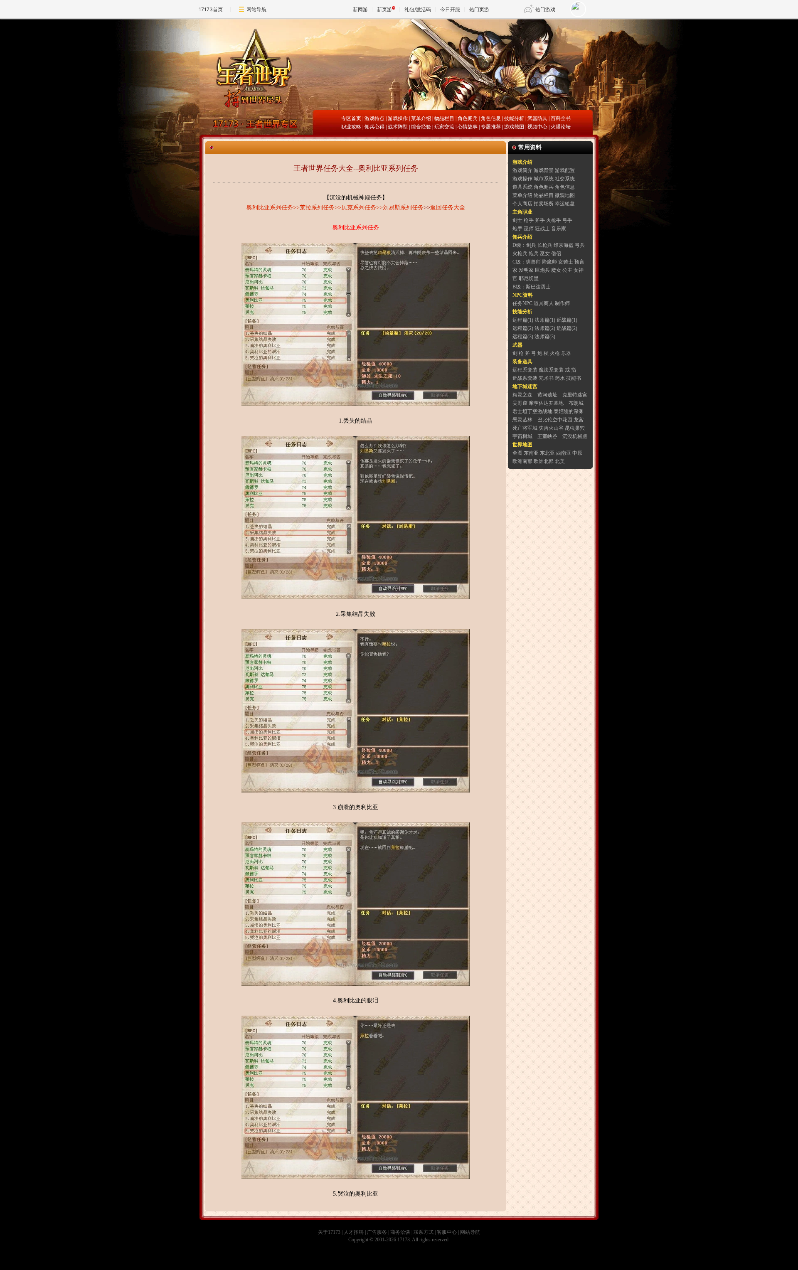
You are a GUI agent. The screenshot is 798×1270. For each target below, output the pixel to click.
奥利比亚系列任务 (269, 207)
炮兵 (534, 253)
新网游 (360, 9)
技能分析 (514, 118)
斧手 (540, 220)
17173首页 (211, 9)
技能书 (573, 378)
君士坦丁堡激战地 (532, 411)
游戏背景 (544, 170)
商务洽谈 (400, 1232)
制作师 (562, 303)
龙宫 (579, 420)
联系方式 (423, 1232)
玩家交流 (444, 127)
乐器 (566, 353)
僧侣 (556, 253)
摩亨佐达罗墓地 (546, 403)
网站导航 (256, 9)
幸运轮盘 (565, 204)
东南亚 (531, 453)
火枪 (555, 353)
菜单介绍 (421, 118)
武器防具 (537, 118)
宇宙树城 (522, 436)
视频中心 (537, 127)
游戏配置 (565, 170)
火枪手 (553, 220)
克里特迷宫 (574, 395)
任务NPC (522, 303)
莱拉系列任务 (317, 207)
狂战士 (542, 228)
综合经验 (421, 127)
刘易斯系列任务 (403, 207)
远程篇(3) (522, 337)
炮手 (517, 228)
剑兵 (531, 245)
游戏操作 (398, 118)
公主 (567, 270)
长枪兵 (544, 245)
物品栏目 (444, 118)
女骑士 (565, 262)
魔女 (556, 270)
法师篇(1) (544, 320)
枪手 (529, 220)
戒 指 (570, 370)
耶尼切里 (529, 278)
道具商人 (544, 303)
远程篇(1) (522, 320)
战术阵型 (398, 127)
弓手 (567, 220)
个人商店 (522, 204)
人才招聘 (354, 1232)
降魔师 (549, 262)
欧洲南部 (522, 461)
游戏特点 (374, 118)
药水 (560, 378)
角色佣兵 (468, 118)
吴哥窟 (519, 403)
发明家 (526, 270)
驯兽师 (533, 262)
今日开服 (450, 9)
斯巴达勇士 (538, 287)
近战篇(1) (567, 320)
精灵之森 (522, 395)
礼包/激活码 (417, 9)
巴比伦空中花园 (554, 420)
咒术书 (546, 378)
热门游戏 (545, 9)
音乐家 (558, 228)
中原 (577, 453)
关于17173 (329, 1232)
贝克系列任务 (358, 207)
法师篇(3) (544, 337)
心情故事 (468, 127)
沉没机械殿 (574, 436)
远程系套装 (524, 370)
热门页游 (479, 9)
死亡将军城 (524, 428)
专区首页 (351, 118)
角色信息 (491, 118)
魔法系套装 (551, 370)
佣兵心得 (374, 127)
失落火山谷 (551, 428)
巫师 (529, 228)
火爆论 (558, 127)
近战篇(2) (567, 328)
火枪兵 (519, 253)
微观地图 (565, 195)
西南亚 (563, 453)
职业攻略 (351, 127)
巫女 (545, 253)
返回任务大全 (447, 207)
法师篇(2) (544, 328)
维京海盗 (564, 245)
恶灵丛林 (522, 420)
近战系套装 (524, 378)
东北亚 (547, 453)
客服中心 (447, 1232)
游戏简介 (522, 170)
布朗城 (576, 403)
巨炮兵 (542, 270)
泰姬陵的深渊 (569, 411)
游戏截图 (514, 127)
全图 (517, 453)
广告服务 (377, 1232)
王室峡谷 (547, 436)
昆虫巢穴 (575, 428)
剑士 (517, 220)
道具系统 (522, 187)
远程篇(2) (522, 328)
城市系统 (544, 179)
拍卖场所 (544, 204)
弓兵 (580, 245)
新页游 (384, 9)
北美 (560, 461)
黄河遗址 (547, 395)
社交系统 (565, 179)
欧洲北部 (544, 461)
